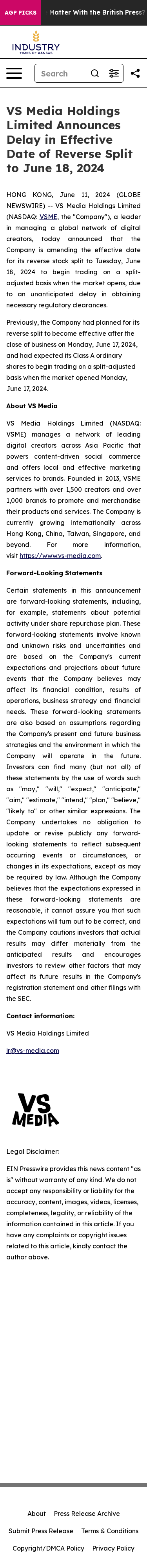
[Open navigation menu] (14, 73)
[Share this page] (135, 73)
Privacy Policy (113, 1548)
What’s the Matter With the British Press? (79, 12)
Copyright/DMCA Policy (48, 1548)
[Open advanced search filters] (113, 73)
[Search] (94, 73)
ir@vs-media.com (32, 1050)
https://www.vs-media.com (60, 556)
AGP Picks (20, 12)
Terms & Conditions (109, 1531)
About (36, 1513)
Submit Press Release (41, 1531)
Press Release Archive (87, 1513)
